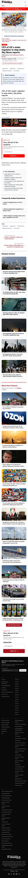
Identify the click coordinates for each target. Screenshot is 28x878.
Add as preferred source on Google (13, 63)
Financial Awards (5, 840)
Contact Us (4, 687)
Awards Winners (5, 724)
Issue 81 (16, 688)
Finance (8, 38)
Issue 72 (17, 707)
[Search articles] (25, 2)
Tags (16, 871)
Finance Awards (18, 785)
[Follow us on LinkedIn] (16, 874)
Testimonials (4, 729)
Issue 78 (17, 694)
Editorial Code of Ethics (6, 834)
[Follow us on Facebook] (14, 874)
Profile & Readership (6, 685)
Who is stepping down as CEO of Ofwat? (12, 203)
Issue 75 (17, 701)
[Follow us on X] (19, 874)
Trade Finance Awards (6, 812)
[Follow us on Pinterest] (9, 874)
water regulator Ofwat (13, 100)
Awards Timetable (5, 722)
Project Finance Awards (7, 800)
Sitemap (12, 871)
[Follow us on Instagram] (11, 874)
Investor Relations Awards (7, 791)
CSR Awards (17, 740)
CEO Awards (17, 736)
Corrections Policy (5, 832)
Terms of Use (4, 694)
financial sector (20, 68)
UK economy (16, 70)
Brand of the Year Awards (20, 724)
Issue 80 (17, 690)
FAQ (2, 733)
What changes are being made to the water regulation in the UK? (14, 216)
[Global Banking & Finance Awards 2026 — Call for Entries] (14, 123)
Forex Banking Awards (19, 766)
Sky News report (20, 102)
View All (16, 714)
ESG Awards (17, 764)
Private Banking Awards (7, 843)
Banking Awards (18, 778)
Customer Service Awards (20, 738)
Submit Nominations (6, 727)
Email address (5, 668)
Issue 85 (17, 679)
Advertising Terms (5, 696)
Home (3, 38)
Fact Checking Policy (6, 838)
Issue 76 (17, 699)
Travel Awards (5, 821)
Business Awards (18, 726)
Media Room (4, 731)
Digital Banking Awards (20, 783)
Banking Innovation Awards (20, 781)
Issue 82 (17, 686)
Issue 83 (17, 683)
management (12, 68)
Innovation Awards (19, 769)
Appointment (5, 68)
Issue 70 (17, 712)
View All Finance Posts (14, 625)
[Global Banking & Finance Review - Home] (7, 2)
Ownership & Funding (6, 830)
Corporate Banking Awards (20, 748)
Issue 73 (17, 705)
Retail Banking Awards (6, 849)
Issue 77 (17, 697)
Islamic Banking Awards (7, 795)
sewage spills (9, 134)
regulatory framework (7, 70)
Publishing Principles (6, 827)
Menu (3, 5)
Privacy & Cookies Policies (7, 692)
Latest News (4, 689)
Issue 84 (17, 681)
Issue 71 (16, 710)
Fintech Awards (18, 754)
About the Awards (5, 720)
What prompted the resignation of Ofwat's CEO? (13, 209)
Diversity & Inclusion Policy (7, 836)
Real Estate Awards (6, 797)
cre (9, 130)
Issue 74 (17, 703)
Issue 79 (17, 692)
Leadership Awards (6, 793)
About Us (3, 679)
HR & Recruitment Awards (7, 809)
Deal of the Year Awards (20, 742)
